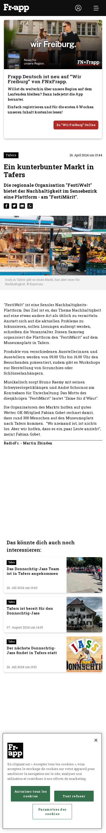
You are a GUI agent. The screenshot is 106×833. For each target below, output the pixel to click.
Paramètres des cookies (52, 811)
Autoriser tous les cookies (30, 793)
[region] (52, 781)
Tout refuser (74, 796)
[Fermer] (95, 740)
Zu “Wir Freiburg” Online (75, 125)
